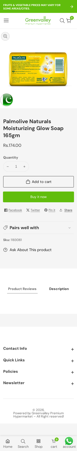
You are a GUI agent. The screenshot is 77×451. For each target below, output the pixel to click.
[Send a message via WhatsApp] (69, 441)
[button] (38, 228)
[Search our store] (63, 21)
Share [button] (68, 210)
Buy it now (38, 197)
